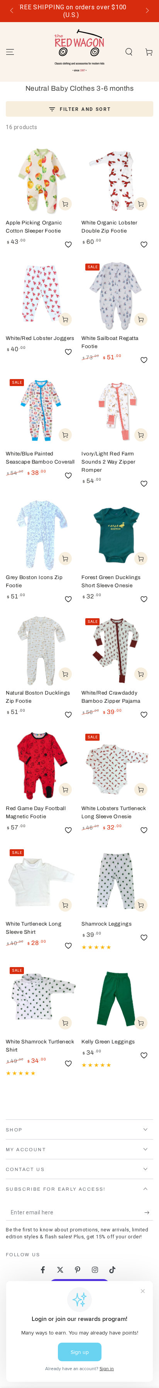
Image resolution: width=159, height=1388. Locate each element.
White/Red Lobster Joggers (40, 338)
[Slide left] (12, 11)
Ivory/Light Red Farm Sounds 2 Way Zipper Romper (108, 462)
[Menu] (10, 52)
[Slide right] (146, 11)
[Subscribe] (148, 1212)
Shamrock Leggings (106, 924)
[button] (129, 52)
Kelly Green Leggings (108, 1042)
